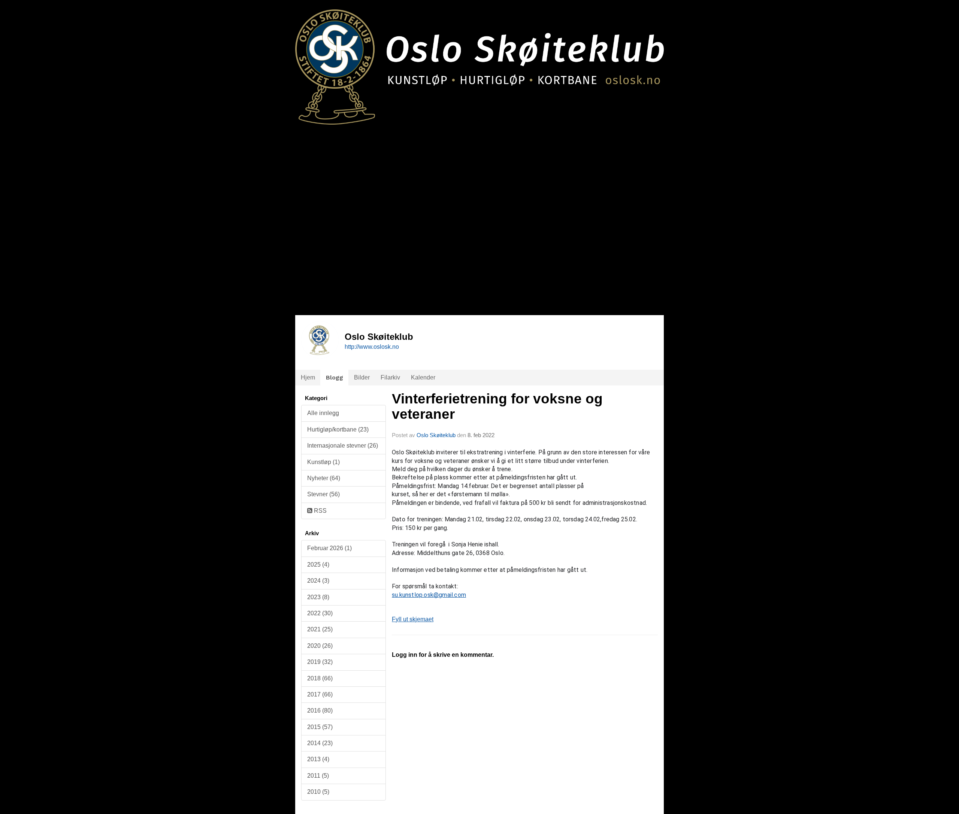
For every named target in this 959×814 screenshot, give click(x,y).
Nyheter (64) (323, 478)
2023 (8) (318, 597)
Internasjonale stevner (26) (342, 445)
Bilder (362, 377)
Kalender (423, 377)
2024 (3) (318, 580)
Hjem (308, 377)
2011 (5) (318, 775)
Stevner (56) (323, 494)
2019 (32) (320, 662)
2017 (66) (320, 694)
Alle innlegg (323, 413)
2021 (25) (320, 629)
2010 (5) (318, 792)
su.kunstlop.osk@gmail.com (429, 594)
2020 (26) (320, 646)
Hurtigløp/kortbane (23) (338, 429)
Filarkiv (390, 377)
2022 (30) (320, 613)
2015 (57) (320, 727)
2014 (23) (320, 743)
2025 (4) (318, 564)
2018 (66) (320, 678)
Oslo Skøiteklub (436, 435)
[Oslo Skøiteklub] (479, 62)
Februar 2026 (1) (329, 548)
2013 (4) (318, 759)
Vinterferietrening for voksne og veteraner (497, 406)
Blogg (334, 377)
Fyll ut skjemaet (412, 619)
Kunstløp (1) (323, 462)
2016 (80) (320, 710)
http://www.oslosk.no (372, 347)
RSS (319, 510)
